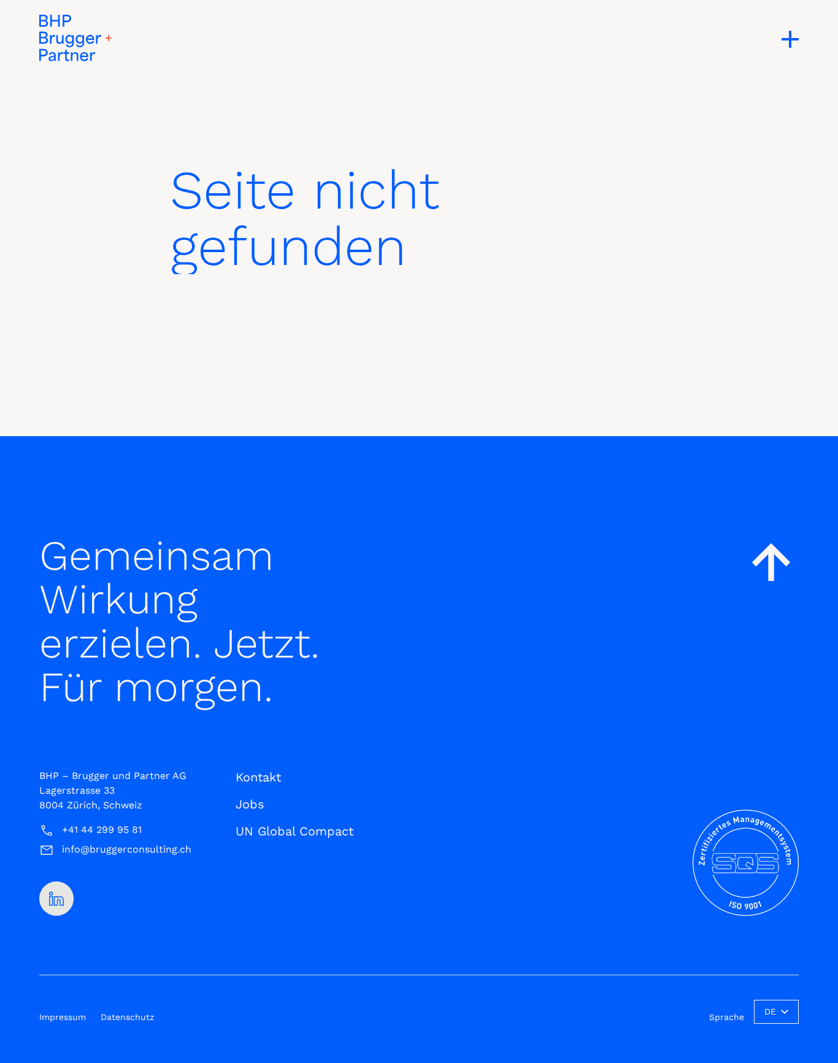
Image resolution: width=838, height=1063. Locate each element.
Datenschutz (127, 1017)
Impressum (62, 1017)
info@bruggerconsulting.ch (126, 849)
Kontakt (258, 777)
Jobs (250, 804)
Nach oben (771, 561)
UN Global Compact (294, 831)
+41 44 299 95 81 (102, 829)
